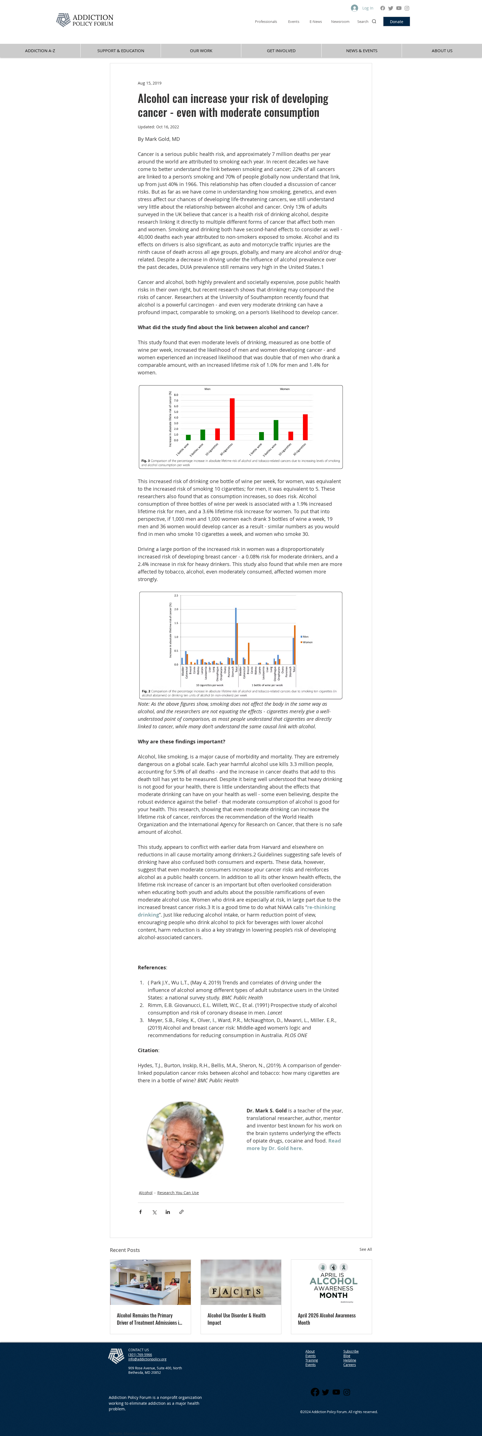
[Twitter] (391, 8)
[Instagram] (407, 8)
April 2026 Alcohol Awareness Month (327, 1319)
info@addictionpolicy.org (147, 1359)
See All (366, 1249)
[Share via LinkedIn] (167, 1212)
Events (310, 1364)
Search (362, 21)
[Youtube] (399, 8)
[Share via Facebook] (140, 1212)
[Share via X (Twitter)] (154, 1212)
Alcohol (146, 1192)
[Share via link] (181, 1212)
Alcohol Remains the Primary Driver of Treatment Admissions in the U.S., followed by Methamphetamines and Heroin (149, 1319)
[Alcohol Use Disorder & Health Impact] (241, 1282)
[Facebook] (383, 8)
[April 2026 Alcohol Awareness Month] (331, 1282)
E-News (316, 21)
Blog (346, 1355)
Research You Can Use (178, 1192)
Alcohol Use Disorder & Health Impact (237, 1319)
